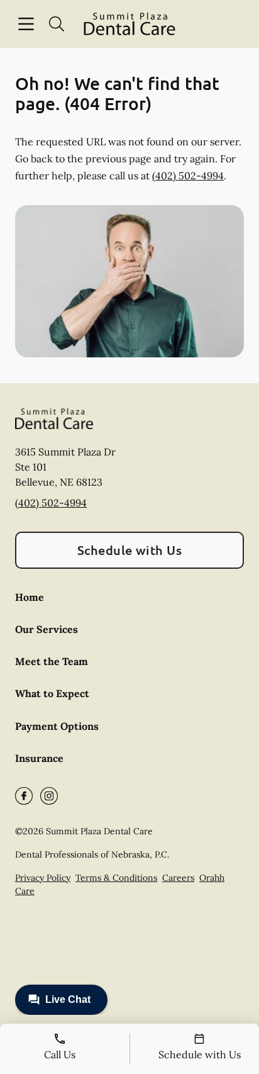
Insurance (39, 758)
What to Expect (52, 693)
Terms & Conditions (116, 877)
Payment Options (57, 726)
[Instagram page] (49, 796)
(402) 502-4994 (188, 175)
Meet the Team (51, 661)
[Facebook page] (24, 796)
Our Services (46, 629)
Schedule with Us (129, 550)
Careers (178, 877)
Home (29, 597)
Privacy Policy (42, 877)
